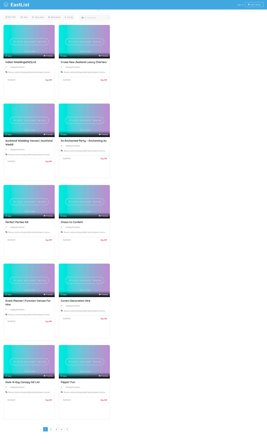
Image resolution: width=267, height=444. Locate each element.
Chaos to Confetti (72, 222)
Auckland (11, 79)
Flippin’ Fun (68, 382)
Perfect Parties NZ (16, 222)
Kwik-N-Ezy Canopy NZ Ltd (22, 382)
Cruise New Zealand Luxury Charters (84, 62)
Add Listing (255, 4)
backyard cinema (17, 67)
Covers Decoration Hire (75, 300)
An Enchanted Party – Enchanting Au (84, 140)
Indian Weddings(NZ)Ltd (20, 62)
